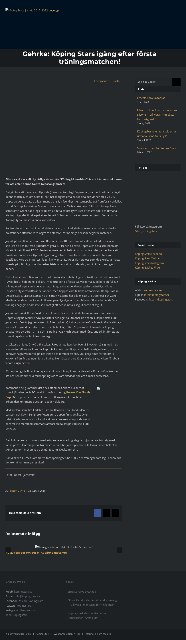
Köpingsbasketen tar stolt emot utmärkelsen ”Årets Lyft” (87, 615)
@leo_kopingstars (146, 231)
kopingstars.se (153, 290)
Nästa (116, 81)
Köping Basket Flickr (147, 267)
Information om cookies (98, 633)
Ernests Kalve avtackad (151, 98)
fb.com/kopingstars (160, 299)
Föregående (101, 81)
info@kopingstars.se (156, 295)
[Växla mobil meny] (179, 13)
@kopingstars (27, 610)
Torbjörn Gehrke (17, 490)
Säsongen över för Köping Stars (156, 148)
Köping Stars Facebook (149, 253)
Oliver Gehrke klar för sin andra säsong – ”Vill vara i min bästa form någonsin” (157, 114)
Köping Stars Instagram (149, 263)
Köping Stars (42, 633)
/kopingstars (23, 605)
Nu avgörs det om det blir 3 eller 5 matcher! (36, 552)
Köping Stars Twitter (147, 258)
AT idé (77, 633)
